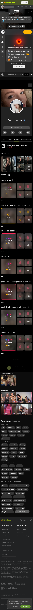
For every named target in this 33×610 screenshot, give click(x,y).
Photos (16, 139)
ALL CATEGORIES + (22, 511)
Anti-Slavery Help (6, 545)
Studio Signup (21, 532)
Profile (3, 139)
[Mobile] (3, 427)
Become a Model (21, 529)
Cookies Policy (6, 539)
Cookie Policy (19, 603)
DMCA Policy (5, 536)
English (24, 520)
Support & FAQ (5, 554)
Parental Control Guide (8, 542)
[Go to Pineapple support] (3, 588)
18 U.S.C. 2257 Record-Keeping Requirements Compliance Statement (13, 594)
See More (16, 360)
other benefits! (22, 63)
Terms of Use (5, 532)
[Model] (30, 85)
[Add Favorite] (3, 32)
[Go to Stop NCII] (11, 588)
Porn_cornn (5, 421)
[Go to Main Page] (10, 2)
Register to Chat (18, 66)
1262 (5, 175)
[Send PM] (28, 132)
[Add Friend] (20, 132)
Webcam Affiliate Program (24, 536)
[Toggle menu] (2, 2)
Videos (20, 7)
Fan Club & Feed (26, 139)
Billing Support (5, 558)
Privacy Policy (5, 529)
